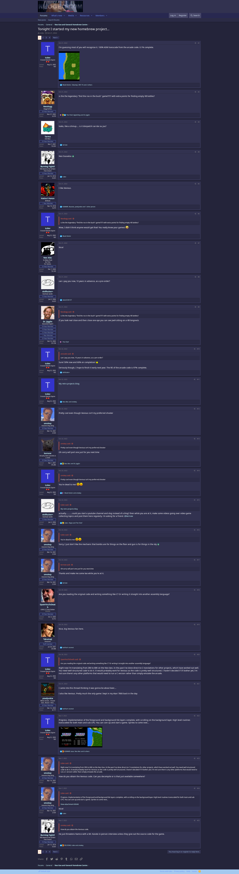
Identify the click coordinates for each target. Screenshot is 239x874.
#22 (198, 716)
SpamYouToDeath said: (69, 659)
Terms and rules (166, 871)
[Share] (195, 43)
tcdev (42, 33)
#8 (199, 277)
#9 (199, 307)
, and (78, 115)
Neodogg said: (66, 218)
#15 (198, 500)
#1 (199, 43)
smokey (47, 423)
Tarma (48, 136)
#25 (198, 820)
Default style (45, 871)
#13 (198, 439)
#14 (198, 471)
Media (71, 15)
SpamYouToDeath (47, 606)
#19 (198, 625)
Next (55, 37)
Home (194, 871)
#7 (199, 243)
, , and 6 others (76, 751)
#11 (198, 379)
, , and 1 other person (79, 207)
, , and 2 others (77, 85)
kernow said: (65, 565)
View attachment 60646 (70, 804)
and (70, 402)
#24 (198, 788)
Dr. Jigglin (47, 321)
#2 (199, 92)
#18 (198, 590)
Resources (84, 15)
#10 (198, 349)
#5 (199, 184)
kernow (47, 453)
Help (188, 871)
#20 (198, 654)
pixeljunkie (47, 698)
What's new (56, 15)
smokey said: (66, 443)
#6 (199, 214)
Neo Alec (47, 257)
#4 (199, 152)
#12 (198, 409)
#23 (198, 758)
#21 (198, 684)
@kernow (128, 516)
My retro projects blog (69, 383)
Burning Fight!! (48, 166)
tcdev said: (65, 505)
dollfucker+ (47, 291)
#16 (198, 530)
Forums (43, 15)
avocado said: (66, 354)
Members (100, 15)
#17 (198, 560)
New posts (42, 20)
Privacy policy (179, 871)
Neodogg (47, 106)
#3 (199, 122)
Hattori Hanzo (47, 198)
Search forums (53, 20)
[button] (64, 15)
